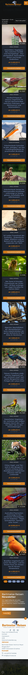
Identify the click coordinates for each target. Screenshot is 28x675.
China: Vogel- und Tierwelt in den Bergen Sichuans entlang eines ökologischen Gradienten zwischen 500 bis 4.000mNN (14, 470)
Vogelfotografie (14, 142)
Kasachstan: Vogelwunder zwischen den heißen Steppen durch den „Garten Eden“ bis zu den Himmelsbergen (14, 423)
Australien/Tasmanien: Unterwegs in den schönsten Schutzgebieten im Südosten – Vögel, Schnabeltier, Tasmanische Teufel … (14, 517)
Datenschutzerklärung (9, 640)
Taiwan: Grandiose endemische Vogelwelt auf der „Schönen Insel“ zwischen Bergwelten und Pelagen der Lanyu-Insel (14, 377)
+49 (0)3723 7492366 (10, 653)
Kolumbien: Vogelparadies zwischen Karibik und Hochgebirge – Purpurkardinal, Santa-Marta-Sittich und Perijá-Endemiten (14, 54)
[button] (3, 672)
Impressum (5, 636)
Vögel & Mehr (14, 232)
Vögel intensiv (14, 47)
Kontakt (4, 634)
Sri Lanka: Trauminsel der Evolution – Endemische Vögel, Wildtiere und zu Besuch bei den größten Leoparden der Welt (14, 239)
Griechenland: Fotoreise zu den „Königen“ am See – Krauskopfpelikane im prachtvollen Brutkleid (14, 148)
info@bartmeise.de (10, 655)
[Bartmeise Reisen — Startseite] (13, 3)
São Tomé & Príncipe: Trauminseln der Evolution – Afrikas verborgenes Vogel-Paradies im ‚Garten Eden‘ (14, 285)
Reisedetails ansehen (14, 68)
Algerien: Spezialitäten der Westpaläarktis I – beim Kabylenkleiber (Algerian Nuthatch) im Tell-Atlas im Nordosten (14, 331)
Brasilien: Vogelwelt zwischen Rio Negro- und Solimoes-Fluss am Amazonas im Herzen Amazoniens (14, 564)
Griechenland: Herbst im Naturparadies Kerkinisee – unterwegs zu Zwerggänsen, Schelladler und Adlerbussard (14, 193)
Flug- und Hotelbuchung (10, 632)
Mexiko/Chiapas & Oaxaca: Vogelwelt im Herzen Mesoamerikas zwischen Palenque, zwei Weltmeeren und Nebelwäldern (14, 102)
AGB (3, 638)
